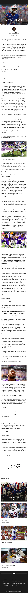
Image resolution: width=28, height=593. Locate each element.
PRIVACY (14, 579)
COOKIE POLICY (16, 581)
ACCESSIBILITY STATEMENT (18, 583)
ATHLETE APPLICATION (17, 577)
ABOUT (5, 577)
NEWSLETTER (6, 583)
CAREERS (5, 579)
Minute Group (11, 591)
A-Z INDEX (5, 585)
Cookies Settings (16, 585)
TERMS (4, 581)
